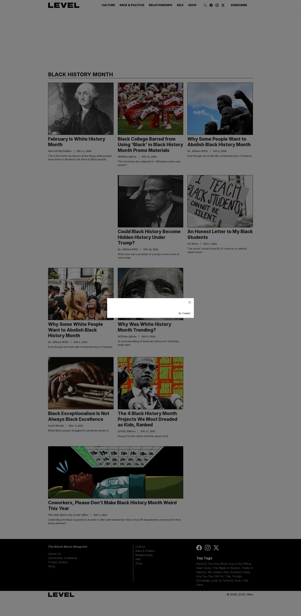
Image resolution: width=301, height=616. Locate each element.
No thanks (184, 313)
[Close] (189, 302)
